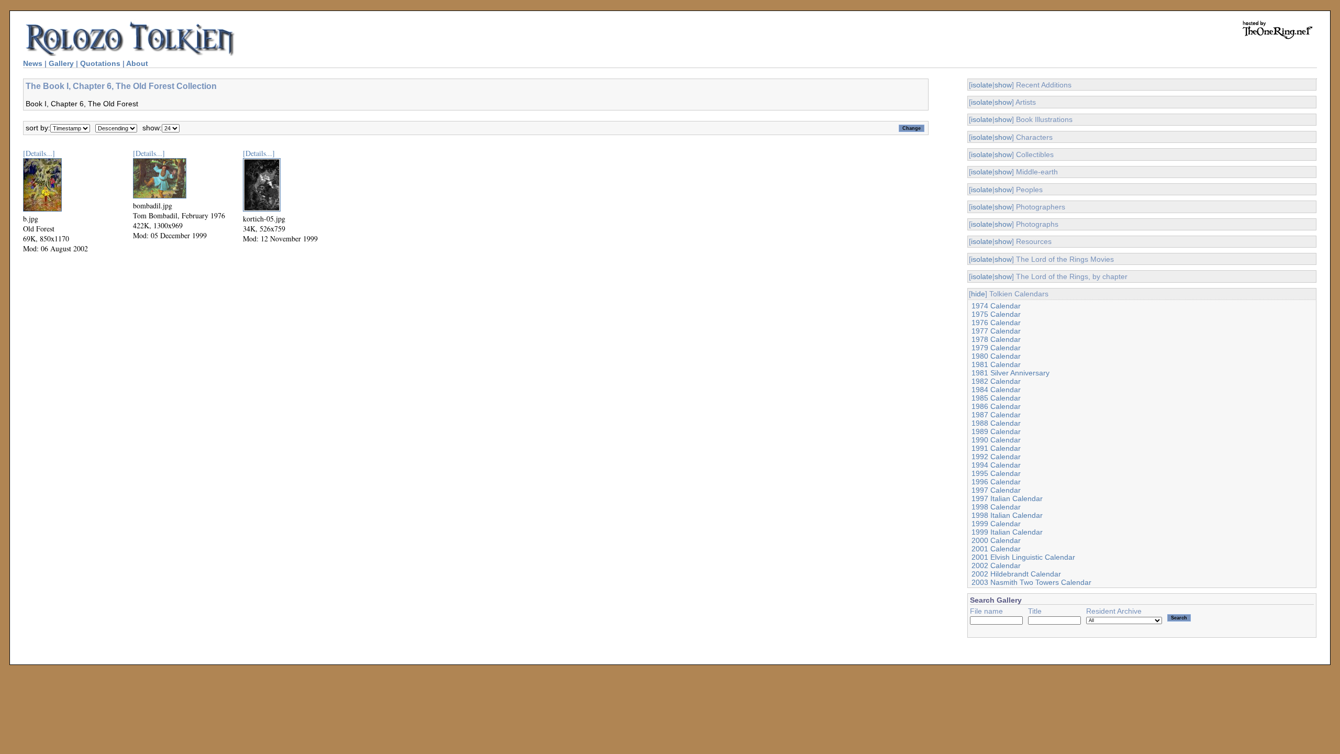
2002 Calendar (996, 565)
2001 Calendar (996, 549)
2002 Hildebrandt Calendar (1016, 574)
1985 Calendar (996, 398)
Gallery (61, 63)
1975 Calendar (996, 314)
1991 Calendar (996, 448)
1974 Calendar (996, 306)
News (32, 63)
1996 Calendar (996, 482)
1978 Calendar (996, 339)
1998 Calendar (996, 507)
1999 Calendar (996, 523)
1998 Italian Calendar (1007, 515)
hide (978, 294)
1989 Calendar (996, 431)
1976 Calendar (996, 322)
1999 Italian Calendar (1007, 532)
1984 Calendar (996, 389)
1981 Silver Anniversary (1010, 373)
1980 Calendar (996, 356)
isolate (981, 85)
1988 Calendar (996, 423)
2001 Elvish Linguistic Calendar (1023, 557)
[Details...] (39, 153)
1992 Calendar (996, 456)
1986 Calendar (996, 406)
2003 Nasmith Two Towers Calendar (1031, 582)
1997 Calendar (996, 490)
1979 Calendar (996, 347)
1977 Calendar (996, 331)
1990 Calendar (996, 440)
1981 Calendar (996, 364)
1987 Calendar (996, 415)
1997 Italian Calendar (1007, 498)
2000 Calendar (996, 540)
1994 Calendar (996, 465)
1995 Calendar (996, 473)
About (137, 63)
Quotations (100, 63)
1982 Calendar (996, 381)
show (1003, 85)
